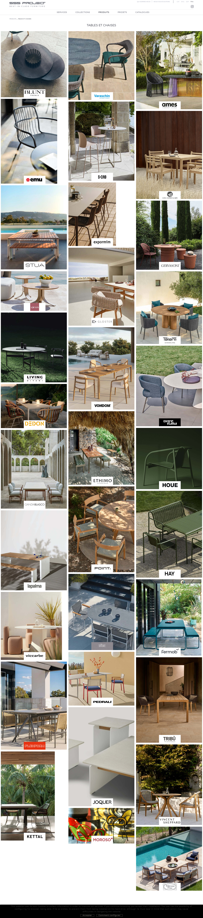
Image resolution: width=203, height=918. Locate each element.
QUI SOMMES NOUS (143, 1)
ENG (182, 1)
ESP (187, 1)
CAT (178, 1)
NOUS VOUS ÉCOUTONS (162, 1)
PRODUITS (13, 18)
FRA (192, 1)
